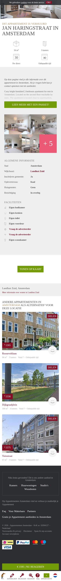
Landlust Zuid (37, 171)
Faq (4, 511)
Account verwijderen (10, 534)
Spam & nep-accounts (43, 531)
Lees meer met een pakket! (30, 104)
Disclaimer (27, 531)
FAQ (37, 579)
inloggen (22, 579)
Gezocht (31, 579)
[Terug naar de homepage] (3, 576)
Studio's (44, 485)
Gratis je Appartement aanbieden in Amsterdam (26, 516)
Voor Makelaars (17, 511)
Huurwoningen (28, 485)
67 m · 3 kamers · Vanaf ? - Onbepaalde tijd (20, 460)
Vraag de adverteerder (20, 229)
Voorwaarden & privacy (11, 531)
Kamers (13, 485)
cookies (24, 2)
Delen (52, 316)
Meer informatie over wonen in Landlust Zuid (20, 292)
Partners (31, 511)
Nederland (6, 528)
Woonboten (30, 489)
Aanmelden (12, 579)
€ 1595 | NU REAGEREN (30, 566)
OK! (49, 2)
